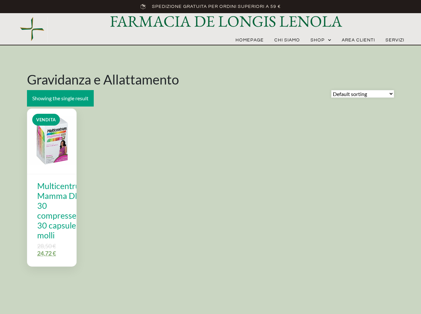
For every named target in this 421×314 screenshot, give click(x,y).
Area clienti (358, 40)
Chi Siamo (287, 40)
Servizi (394, 40)
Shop (317, 40)
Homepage (249, 40)
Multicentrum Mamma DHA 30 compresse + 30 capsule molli (62, 210)
